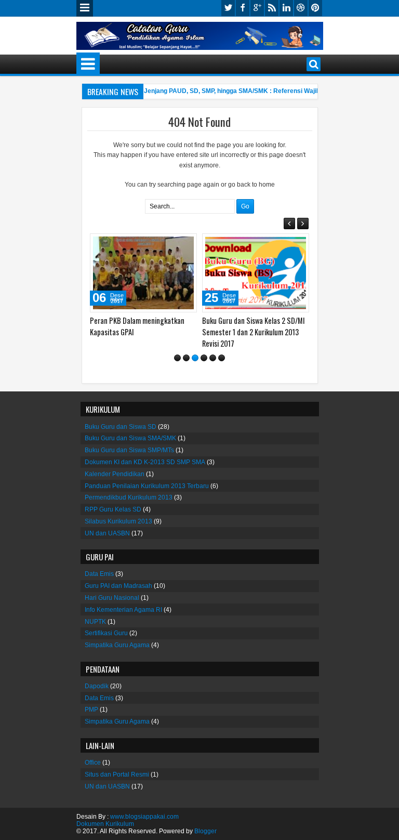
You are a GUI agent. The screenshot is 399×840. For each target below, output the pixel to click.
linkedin (286, 8)
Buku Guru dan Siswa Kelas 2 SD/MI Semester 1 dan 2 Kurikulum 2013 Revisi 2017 (253, 332)
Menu (84, 8)
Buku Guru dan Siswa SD (120, 426)
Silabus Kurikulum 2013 (118, 521)
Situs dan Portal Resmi (117, 774)
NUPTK (95, 621)
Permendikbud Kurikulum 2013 (128, 497)
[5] (212, 358)
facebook (242, 8)
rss (271, 8)
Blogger (205, 831)
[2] (186, 358)
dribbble (301, 8)
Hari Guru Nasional (112, 597)
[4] (204, 358)
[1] (177, 358)
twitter (228, 8)
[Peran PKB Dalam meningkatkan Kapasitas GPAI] (143, 273)
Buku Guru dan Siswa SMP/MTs (129, 450)
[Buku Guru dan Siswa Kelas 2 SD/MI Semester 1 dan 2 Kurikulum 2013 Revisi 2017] (255, 273)
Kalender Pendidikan (114, 474)
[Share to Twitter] (174, 244)
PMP (91, 709)
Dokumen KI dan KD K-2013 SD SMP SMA (145, 462)
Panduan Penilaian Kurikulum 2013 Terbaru (147, 486)
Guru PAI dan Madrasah (118, 585)
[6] (221, 358)
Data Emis (99, 574)
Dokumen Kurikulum (105, 824)
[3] (195, 358)
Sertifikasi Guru (106, 633)
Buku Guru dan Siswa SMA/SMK (130, 438)
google (257, 8)
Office (93, 762)
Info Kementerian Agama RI (123, 609)
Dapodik (97, 686)
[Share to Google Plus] (185, 244)
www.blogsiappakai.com (144, 816)
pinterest (315, 8)
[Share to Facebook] (162, 244)
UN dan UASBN (107, 533)
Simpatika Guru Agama (117, 645)
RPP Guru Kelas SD (113, 509)
